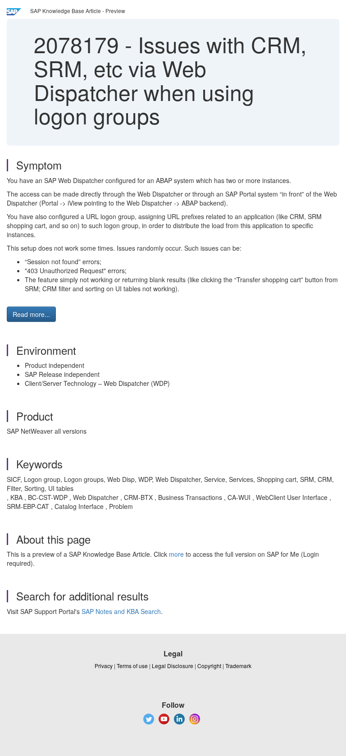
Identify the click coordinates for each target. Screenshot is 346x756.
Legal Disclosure (172, 665)
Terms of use (132, 665)
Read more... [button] (31, 314)
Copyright (209, 665)
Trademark (238, 665)
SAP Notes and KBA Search (121, 611)
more (176, 554)
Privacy (104, 665)
